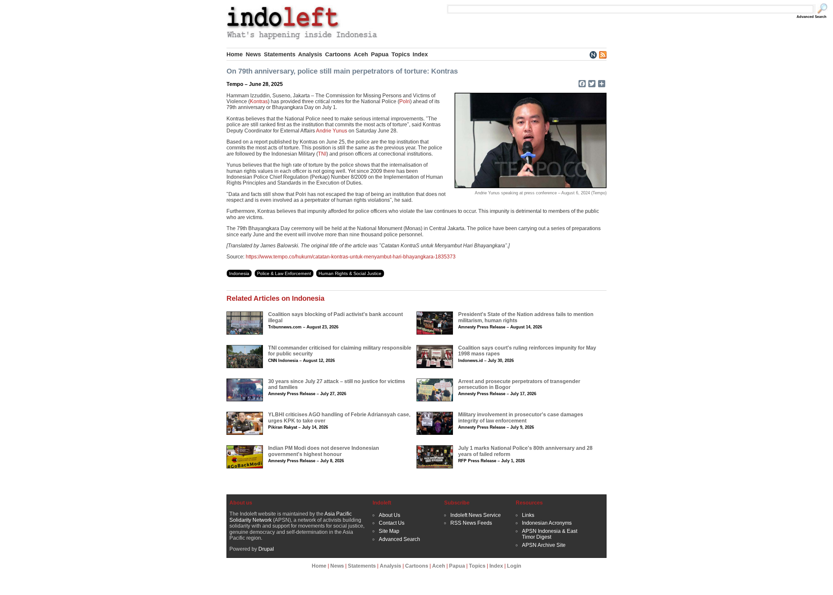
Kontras (259, 101)
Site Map (389, 531)
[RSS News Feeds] (602, 54)
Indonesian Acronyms (547, 523)
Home (234, 54)
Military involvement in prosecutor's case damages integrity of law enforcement (520, 417)
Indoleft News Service (475, 515)
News (253, 54)
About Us (389, 515)
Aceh (361, 54)
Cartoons (338, 54)
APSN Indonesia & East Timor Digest (549, 534)
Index (420, 54)
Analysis (310, 54)
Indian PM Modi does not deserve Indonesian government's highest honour (323, 451)
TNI (322, 154)
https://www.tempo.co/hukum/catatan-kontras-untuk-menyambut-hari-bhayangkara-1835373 (351, 256)
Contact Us (391, 523)
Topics (400, 54)
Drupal (266, 549)
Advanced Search (811, 17)
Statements (279, 54)
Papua (380, 54)
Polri (404, 101)
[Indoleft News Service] (593, 54)
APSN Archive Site (544, 545)
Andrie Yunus (331, 130)
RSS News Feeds (471, 523)
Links (528, 515)
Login (514, 566)
